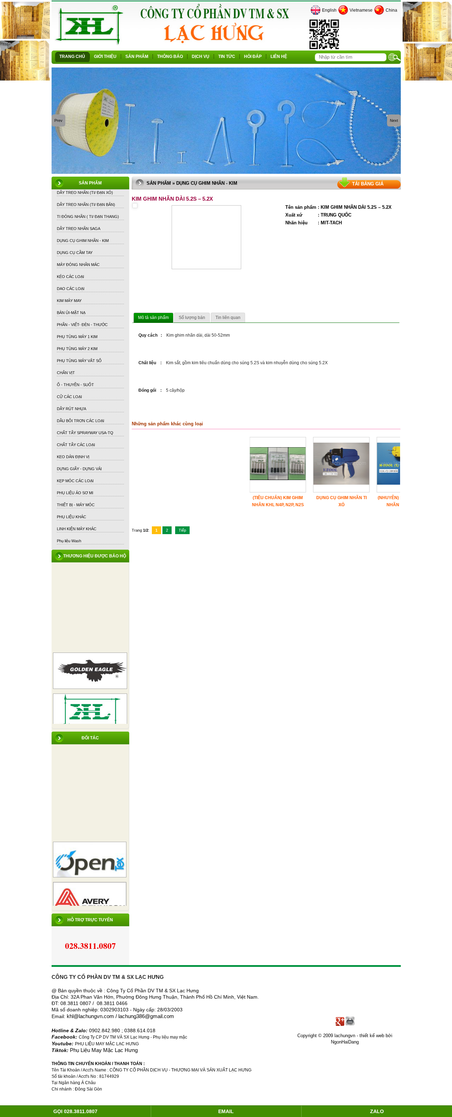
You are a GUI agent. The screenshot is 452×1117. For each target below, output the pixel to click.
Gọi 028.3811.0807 (75, 1111)
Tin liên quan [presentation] (227, 317)
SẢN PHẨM (136, 56)
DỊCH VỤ (200, 56)
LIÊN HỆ (278, 56)
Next (394, 120)
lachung (88, 1016)
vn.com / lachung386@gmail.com (135, 1016)
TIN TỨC (226, 56)
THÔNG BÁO (170, 56)
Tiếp (182, 530)
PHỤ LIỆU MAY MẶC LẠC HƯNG (107, 1043)
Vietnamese (361, 10)
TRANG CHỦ (72, 56)
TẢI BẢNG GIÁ (367, 184)
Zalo (377, 1111)
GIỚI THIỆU (105, 56)
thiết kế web (371, 1035)
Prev (58, 120)
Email (226, 1111)
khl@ (73, 1016)
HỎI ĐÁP (253, 56)
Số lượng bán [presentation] (192, 317)
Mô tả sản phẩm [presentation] (153, 317)
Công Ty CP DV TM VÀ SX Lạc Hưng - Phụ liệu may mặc (133, 1037)
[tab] (153, 318)
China (391, 10)
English (329, 10)
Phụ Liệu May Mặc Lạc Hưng (104, 1050)
